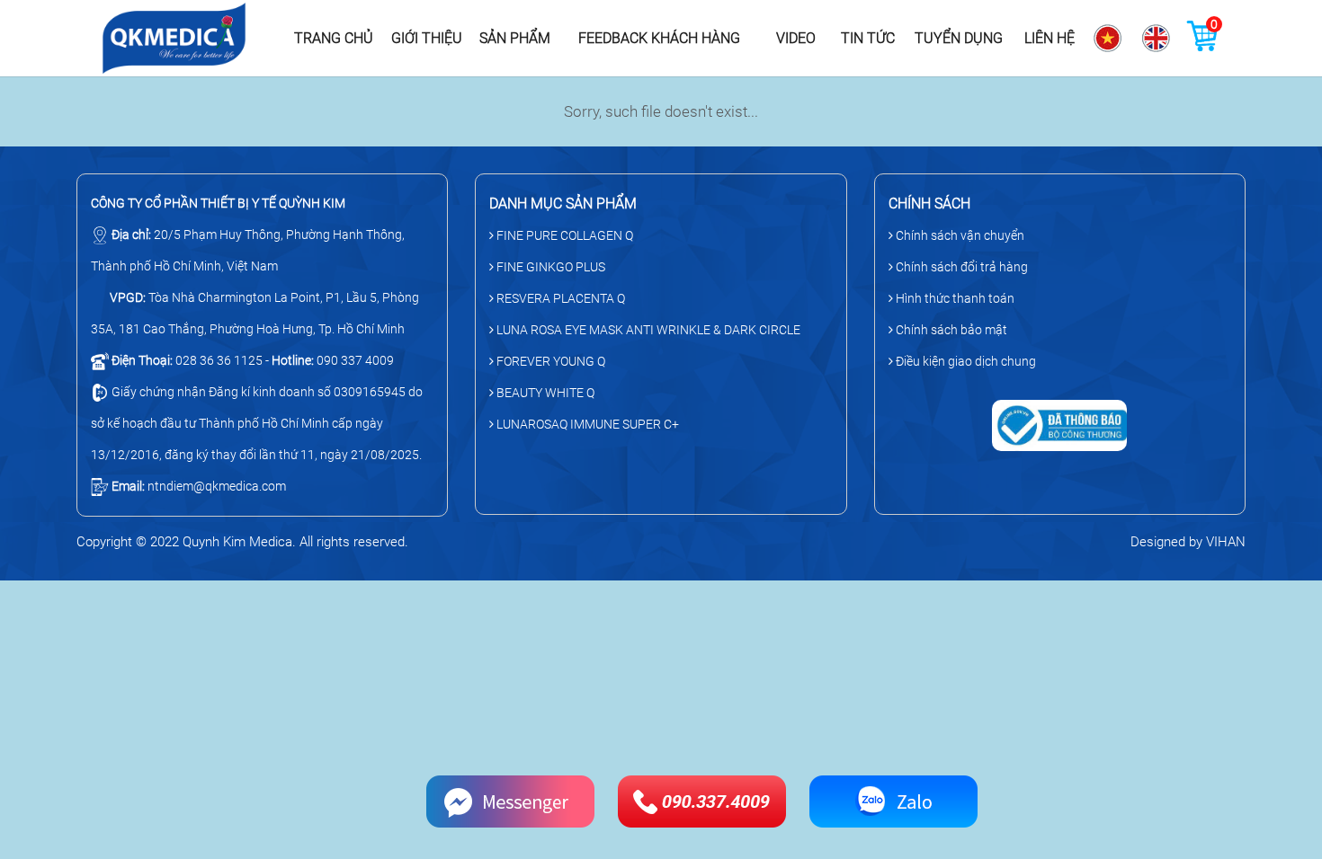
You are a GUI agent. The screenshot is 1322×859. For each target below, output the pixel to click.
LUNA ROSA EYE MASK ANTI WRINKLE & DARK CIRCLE (647, 330)
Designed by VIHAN (1188, 542)
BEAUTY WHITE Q (544, 392)
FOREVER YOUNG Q (549, 361)
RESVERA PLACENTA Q (559, 298)
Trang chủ (333, 38)
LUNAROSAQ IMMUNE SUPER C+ (586, 424)
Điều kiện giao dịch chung (964, 361)
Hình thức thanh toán (953, 298)
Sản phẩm (514, 38)
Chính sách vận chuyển (958, 235)
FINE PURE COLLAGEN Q (563, 235)
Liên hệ (1049, 38)
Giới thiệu (426, 38)
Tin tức (868, 38)
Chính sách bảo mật (950, 330)
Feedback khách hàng (659, 38)
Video (796, 38)
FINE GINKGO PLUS (549, 267)
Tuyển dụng (959, 38)
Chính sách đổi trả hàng (960, 267)
